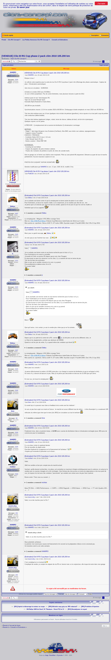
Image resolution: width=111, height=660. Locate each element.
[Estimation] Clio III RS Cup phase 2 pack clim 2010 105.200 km (47, 195)
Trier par (61, 594)
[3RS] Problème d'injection (90, 606)
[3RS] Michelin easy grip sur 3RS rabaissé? (62, 606)
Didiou (12, 206)
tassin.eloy (13, 506)
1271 (16, 260)
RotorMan (52, 655)
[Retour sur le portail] (55, 30)
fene (12, 411)
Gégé (46, 655)
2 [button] (105, 61)
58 (16, 418)
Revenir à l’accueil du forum (11, 625)
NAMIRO (13, 72)
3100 (16, 79)
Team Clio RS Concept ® (18, 58)
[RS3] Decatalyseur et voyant (77, 609)
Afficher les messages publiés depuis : (31, 594)
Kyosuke (60, 655)
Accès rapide (8, 35)
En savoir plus (23, 7)
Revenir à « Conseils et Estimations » (15, 627)
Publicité (12, 182)
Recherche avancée (39, 61)
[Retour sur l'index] (56, 653)
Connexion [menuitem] (105, 35)
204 (17, 513)
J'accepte (101, 3)
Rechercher (36, 61)
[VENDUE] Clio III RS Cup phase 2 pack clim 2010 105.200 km (36, 56)
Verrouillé (6, 61)
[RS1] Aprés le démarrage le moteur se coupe (29, 606)
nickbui (12, 467)
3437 (16, 213)
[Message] (25, 75)
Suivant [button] (108, 61)
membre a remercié (36, 213)
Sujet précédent (8, 65)
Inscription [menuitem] (95, 35)
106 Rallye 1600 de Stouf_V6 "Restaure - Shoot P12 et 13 (45, 609)
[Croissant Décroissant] (83, 594)
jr (12, 253)
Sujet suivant (103, 65)
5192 (16, 474)
